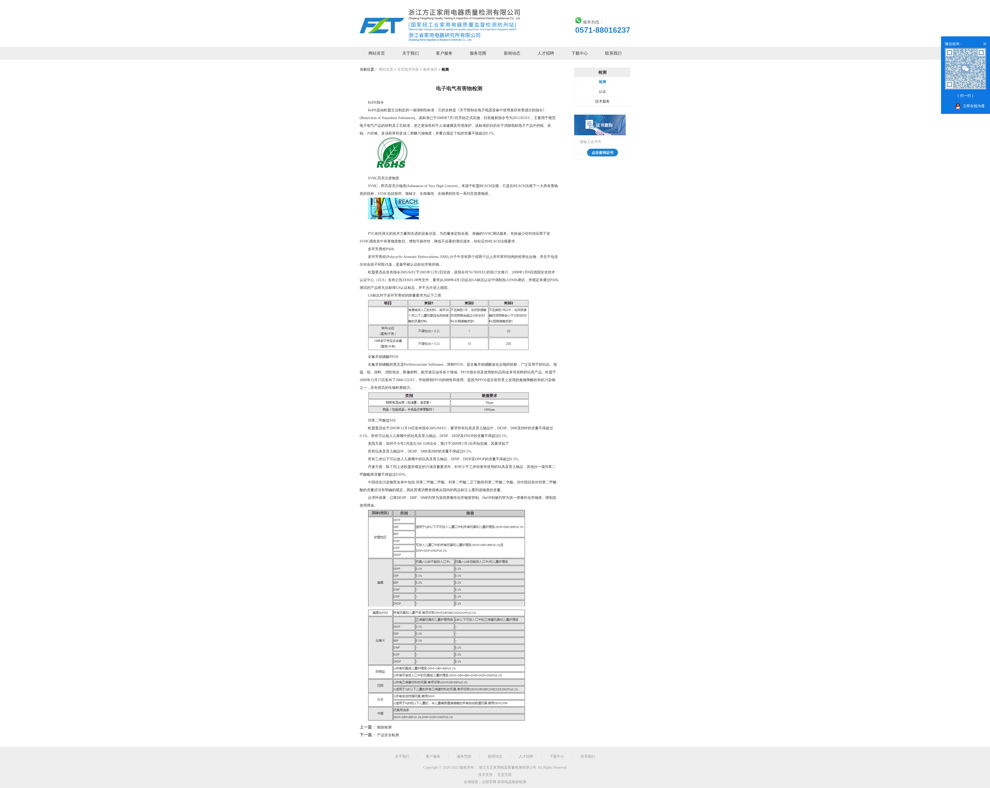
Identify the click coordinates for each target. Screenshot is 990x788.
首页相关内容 (408, 69)
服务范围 (478, 53)
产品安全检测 (388, 735)
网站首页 (376, 53)
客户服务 (444, 53)
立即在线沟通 (974, 106)
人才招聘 (546, 53)
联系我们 (613, 53)
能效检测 (384, 727)
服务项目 (430, 69)
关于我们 (410, 53)
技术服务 (602, 101)
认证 (602, 92)
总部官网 (489, 782)
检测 (602, 82)
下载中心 (579, 53)
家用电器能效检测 (511, 782)
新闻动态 (512, 53)
